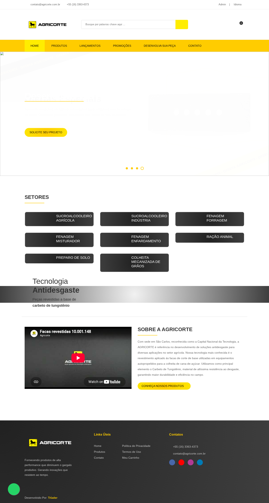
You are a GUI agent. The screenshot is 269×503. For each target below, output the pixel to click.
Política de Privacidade (136, 445)
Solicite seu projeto (46, 132)
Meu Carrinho (130, 457)
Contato (194, 45)
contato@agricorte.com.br (45, 4)
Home (35, 45)
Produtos (59, 45)
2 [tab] (132, 168)
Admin (222, 4)
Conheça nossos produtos (163, 385)
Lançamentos (90, 45)
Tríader (52, 497)
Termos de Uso (131, 451)
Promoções (122, 45)
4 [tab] (142, 168)
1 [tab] (127, 168)
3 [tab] (137, 168)
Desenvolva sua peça (160, 45)
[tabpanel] (134, 114)
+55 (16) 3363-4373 (77, 4)
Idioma (237, 4)
